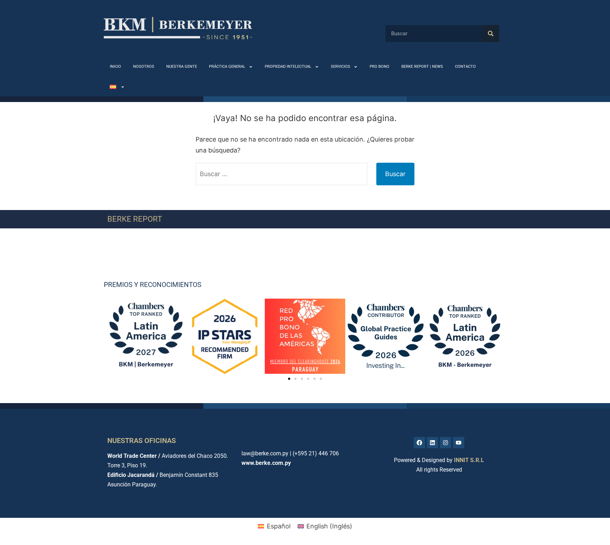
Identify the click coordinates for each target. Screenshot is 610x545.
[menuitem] (117, 87)
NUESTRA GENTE (181, 66)
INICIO (115, 66)
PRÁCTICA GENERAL (227, 66)
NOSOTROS (143, 66)
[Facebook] (419, 442)
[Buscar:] (281, 174)
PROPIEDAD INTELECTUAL (288, 66)
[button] (289, 379)
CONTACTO (465, 66)
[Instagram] (445, 442)
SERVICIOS (340, 66)
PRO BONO (379, 66)
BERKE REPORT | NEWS (422, 66)
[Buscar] (490, 33)
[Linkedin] (432, 442)
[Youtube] (458, 442)
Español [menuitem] (279, 526)
